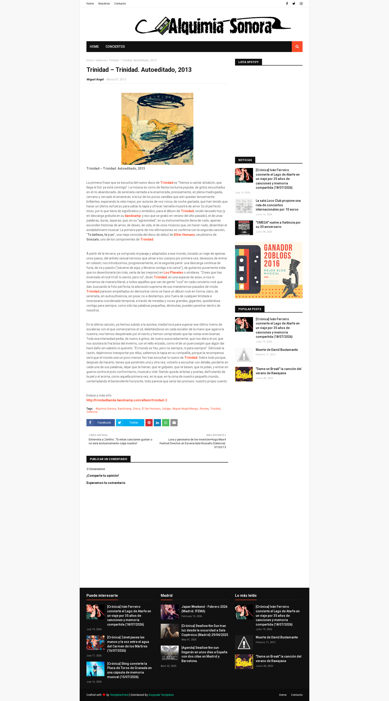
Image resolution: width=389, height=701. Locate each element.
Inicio (89, 60)
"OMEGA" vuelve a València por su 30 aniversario (278, 225)
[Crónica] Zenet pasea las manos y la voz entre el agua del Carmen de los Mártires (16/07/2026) (128, 643)
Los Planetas (173, 272)
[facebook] (287, 3)
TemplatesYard (119, 694)
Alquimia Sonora (105, 408)
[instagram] (301, 3)
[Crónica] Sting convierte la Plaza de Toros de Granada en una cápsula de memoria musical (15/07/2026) (129, 670)
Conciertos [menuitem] (115, 46)
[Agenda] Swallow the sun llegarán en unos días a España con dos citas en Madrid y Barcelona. (204, 654)
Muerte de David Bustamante (277, 350)
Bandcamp (124, 408)
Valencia (100, 60)
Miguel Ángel (95, 79)
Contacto (120, 3)
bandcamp (133, 216)
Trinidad (166, 182)
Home (90, 3)
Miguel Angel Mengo (185, 408)
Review (204, 408)
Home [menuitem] (94, 46)
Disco (136, 408)
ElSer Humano (184, 234)
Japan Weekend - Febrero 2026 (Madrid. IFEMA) (204, 609)
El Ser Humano (151, 408)
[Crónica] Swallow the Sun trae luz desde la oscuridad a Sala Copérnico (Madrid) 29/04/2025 (204, 630)
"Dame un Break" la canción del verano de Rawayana (278, 371)
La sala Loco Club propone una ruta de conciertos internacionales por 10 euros (278, 205)
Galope (166, 408)
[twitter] (293, 3)
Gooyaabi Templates (161, 694)
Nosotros (104, 3)
